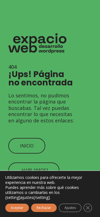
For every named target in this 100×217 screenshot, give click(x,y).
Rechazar (44, 207)
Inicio (27, 146)
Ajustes (70, 207)
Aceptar (17, 207)
